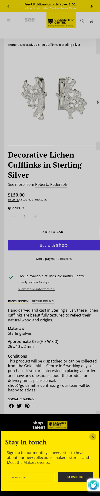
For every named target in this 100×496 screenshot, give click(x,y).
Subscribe (75, 477)
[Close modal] (93, 436)
